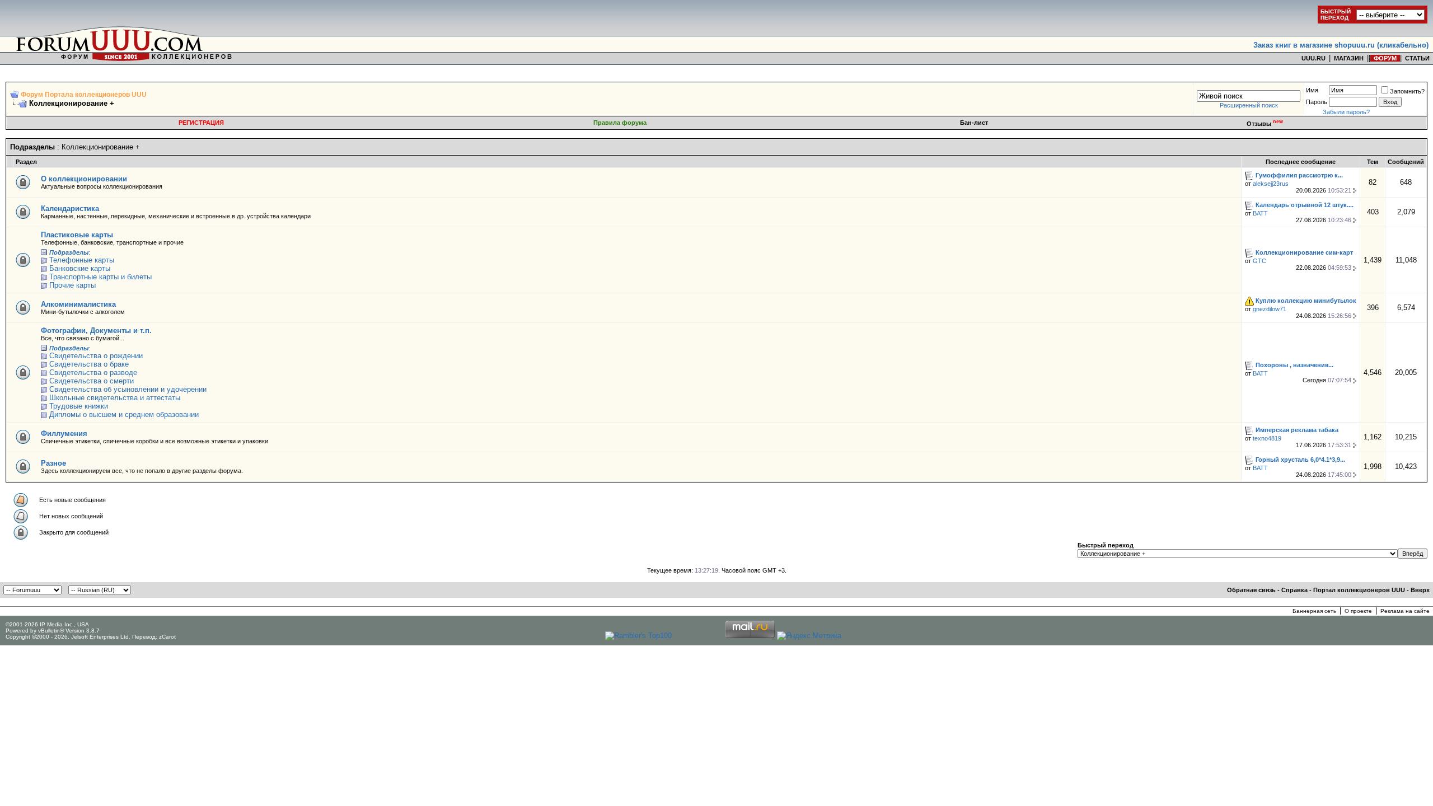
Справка (1294, 590)
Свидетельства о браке (89, 364)
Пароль (1316, 102)
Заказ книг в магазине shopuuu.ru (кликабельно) (1341, 45)
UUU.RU (1313, 58)
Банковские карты (79, 268)
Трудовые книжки (78, 406)
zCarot (167, 637)
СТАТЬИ (1417, 58)
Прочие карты (72, 285)
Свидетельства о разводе (93, 372)
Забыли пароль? (1346, 112)
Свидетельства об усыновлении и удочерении (128, 389)
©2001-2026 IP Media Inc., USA (47, 624)
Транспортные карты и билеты (100, 277)
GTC (1259, 260)
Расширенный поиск (1249, 105)
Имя (1312, 90)
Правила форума (620, 122)
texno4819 (1267, 438)
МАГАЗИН (1349, 58)
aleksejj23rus (1271, 183)
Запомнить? (1407, 91)
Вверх (1420, 590)
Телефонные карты (81, 260)
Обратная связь (1251, 590)
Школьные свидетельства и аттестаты (114, 397)
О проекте (1358, 611)
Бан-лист (974, 122)
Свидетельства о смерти (91, 381)
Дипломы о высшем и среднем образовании (124, 414)
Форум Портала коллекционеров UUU (84, 95)
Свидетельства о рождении (96, 356)
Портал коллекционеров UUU (1359, 590)
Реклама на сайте (1405, 611)
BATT (1260, 213)
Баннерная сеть (1314, 611)
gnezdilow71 (1269, 309)
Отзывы (1265, 123)
